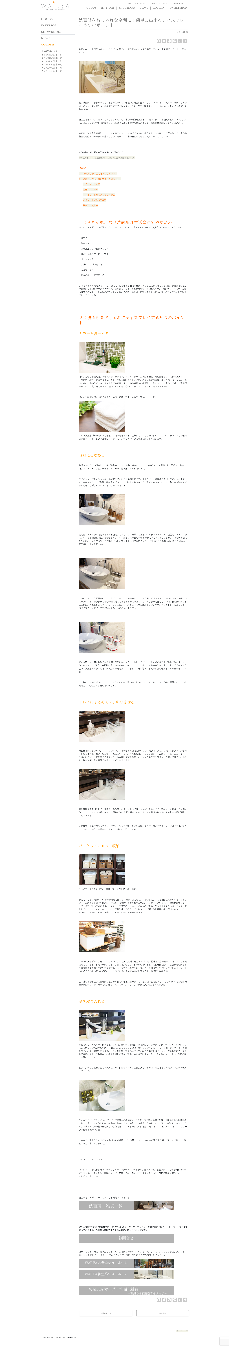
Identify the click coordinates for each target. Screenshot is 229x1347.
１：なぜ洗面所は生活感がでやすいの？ (98, 173)
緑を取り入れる (90, 205)
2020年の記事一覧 (51, 64)
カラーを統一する (91, 184)
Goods (91, 7)
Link (165, 4)
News (144, 7)
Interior (107, 7)
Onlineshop (178, 7)
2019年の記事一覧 (51, 67)
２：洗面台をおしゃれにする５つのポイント (100, 178)
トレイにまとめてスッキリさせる (99, 194)
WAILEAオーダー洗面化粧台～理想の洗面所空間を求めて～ (107, 157)
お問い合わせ (106, 1313)
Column (159, 7)
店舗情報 (162, 1313)
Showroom (127, 7)
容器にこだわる (90, 189)
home (129, 4)
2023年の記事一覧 (51, 54)
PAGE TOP (182, 1331)
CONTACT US (153, 4)
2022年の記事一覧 (51, 58)
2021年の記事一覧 (51, 61)
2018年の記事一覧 (51, 70)
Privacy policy (179, 4)
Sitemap (140, 4)
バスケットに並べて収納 (94, 200)
